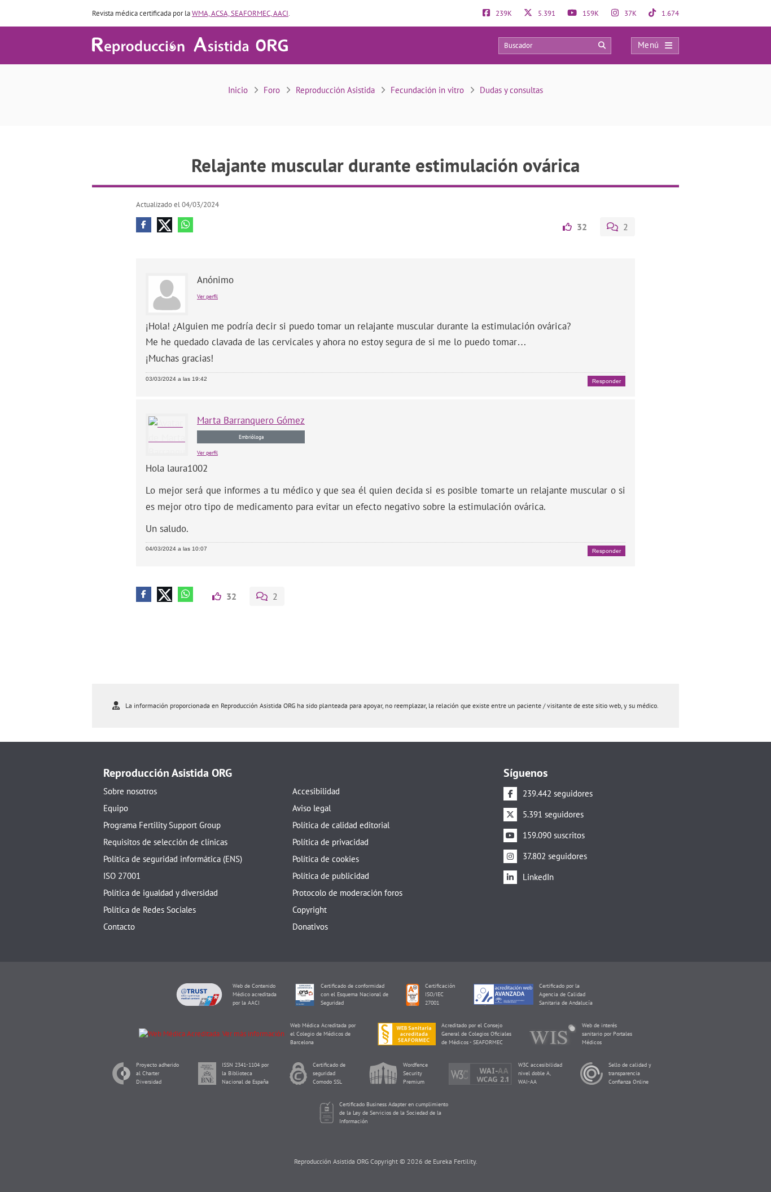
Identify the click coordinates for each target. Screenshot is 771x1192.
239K (503, 13)
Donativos (310, 926)
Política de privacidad (330, 842)
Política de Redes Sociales (149, 909)
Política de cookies (325, 859)
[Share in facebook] (143, 224)
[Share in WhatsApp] (185, 224)
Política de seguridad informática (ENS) (172, 859)
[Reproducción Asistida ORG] (190, 45)
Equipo (115, 808)
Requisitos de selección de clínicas (165, 842)
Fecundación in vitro (427, 90)
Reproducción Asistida (335, 90)
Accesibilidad (316, 791)
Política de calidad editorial (340, 825)
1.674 (669, 13)
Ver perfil (207, 296)
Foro (272, 90)
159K (590, 13)
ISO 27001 (122, 876)
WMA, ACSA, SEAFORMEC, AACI (240, 13)
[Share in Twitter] (164, 224)
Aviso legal (311, 808)
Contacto (119, 926)
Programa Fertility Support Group (162, 825)
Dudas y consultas (511, 90)
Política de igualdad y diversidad (160, 892)
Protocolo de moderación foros (347, 892)
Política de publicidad (330, 876)
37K (630, 13)
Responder (606, 381)
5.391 (545, 13)
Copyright (309, 909)
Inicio (238, 90)
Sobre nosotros (130, 791)
